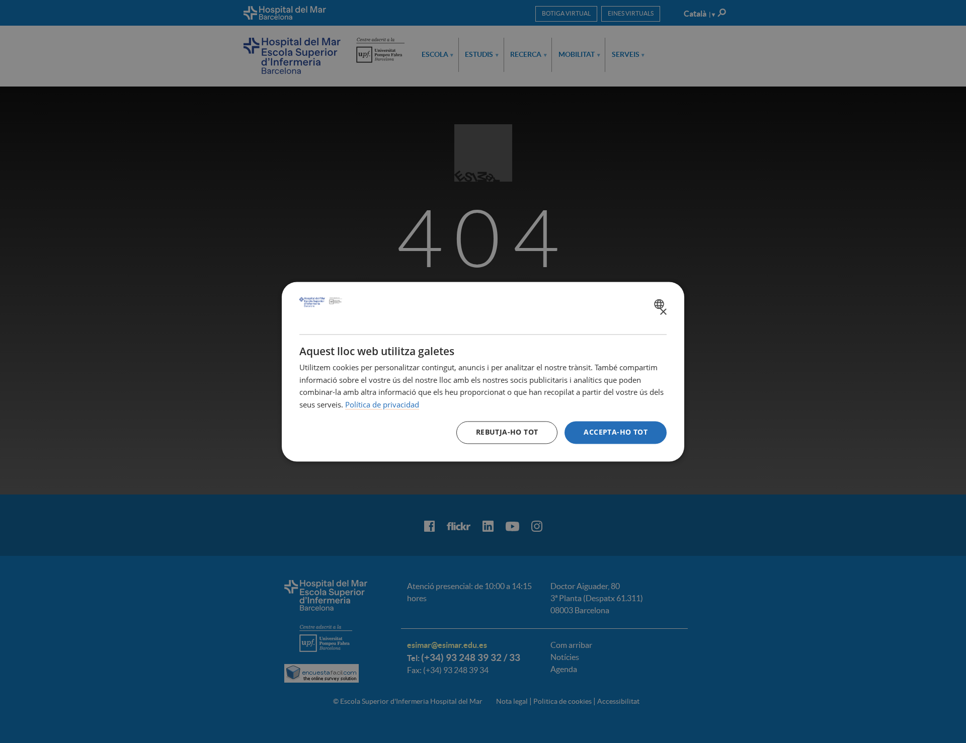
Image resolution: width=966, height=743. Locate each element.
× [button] (663, 312)
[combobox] (660, 304)
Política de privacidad (382, 405)
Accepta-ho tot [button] (616, 432)
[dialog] (483, 371)
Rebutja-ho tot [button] (507, 432)
